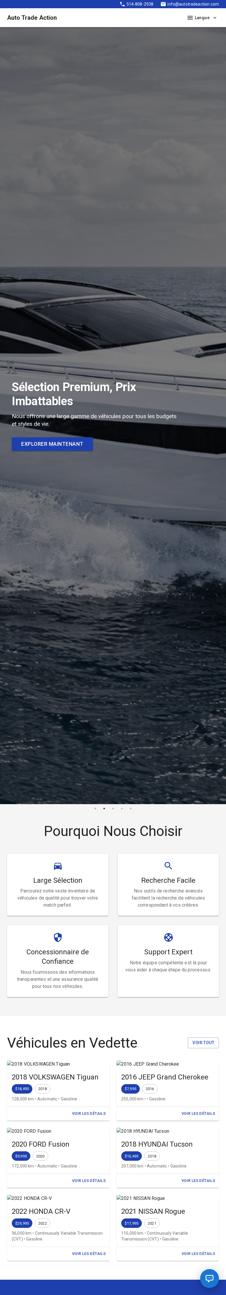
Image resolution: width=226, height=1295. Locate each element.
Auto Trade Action (32, 17)
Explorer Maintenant (52, 444)
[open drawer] (190, 18)
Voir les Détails (89, 1113)
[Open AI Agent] (209, 1278)
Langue (202, 17)
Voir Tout (203, 1042)
